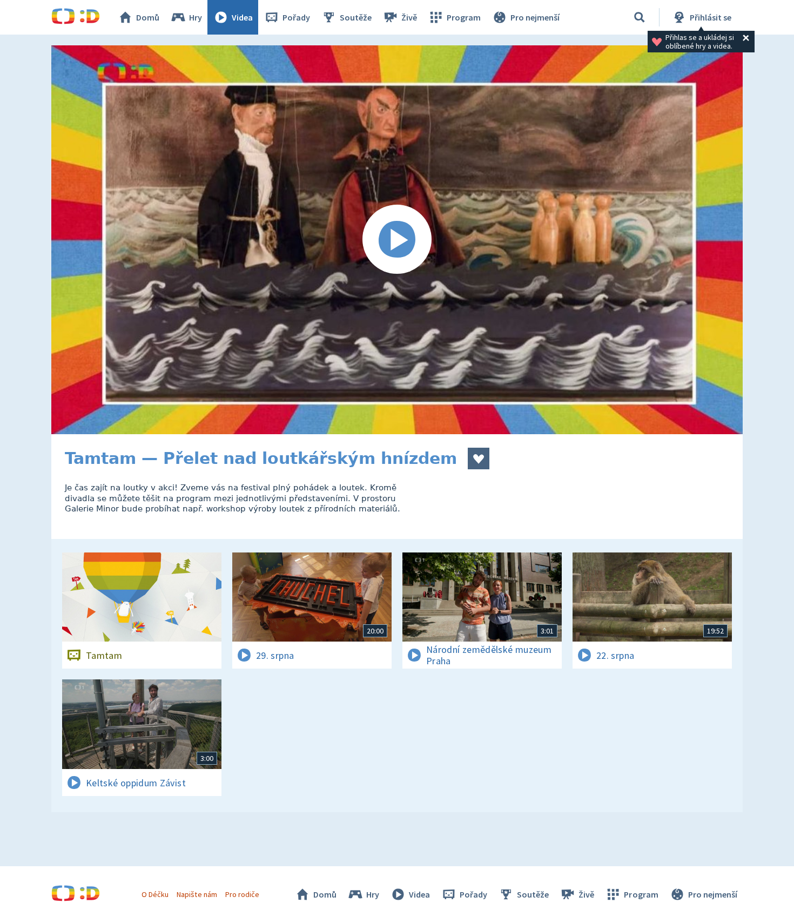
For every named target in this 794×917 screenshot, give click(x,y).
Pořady (296, 17)
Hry (195, 17)
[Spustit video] (397, 239)
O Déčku (155, 894)
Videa (242, 17)
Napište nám (197, 894)
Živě (409, 17)
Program (464, 17)
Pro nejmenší (535, 17)
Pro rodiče (242, 894)
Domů (147, 17)
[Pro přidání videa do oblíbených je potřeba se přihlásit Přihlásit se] (478, 458)
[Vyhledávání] (639, 17)
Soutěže (356, 17)
